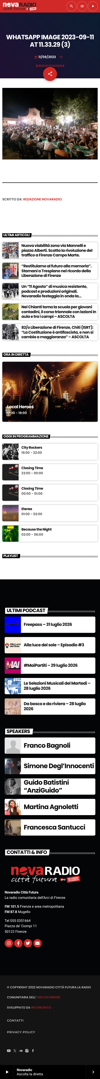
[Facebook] (33, 1051)
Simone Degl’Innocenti (59, 765)
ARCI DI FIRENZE (48, 997)
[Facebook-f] (18, 943)
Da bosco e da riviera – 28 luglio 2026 (55, 706)
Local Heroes (20, 407)
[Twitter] (28, 943)
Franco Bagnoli (47, 745)
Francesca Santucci (54, 827)
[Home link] (19, 6)
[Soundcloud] (21, 1051)
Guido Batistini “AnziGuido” (46, 786)
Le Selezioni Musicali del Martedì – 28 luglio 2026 (57, 686)
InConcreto (41, 1007)
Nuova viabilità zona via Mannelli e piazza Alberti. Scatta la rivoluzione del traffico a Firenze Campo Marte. (56, 250)
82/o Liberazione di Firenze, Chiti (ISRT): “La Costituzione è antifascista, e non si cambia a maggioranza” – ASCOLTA (57, 332)
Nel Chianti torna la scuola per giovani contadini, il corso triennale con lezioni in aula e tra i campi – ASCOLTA (58, 311)
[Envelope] (37, 943)
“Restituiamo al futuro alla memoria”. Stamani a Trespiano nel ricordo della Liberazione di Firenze (56, 270)
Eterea (26, 509)
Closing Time (32, 468)
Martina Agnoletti (51, 806)
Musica (14, 393)
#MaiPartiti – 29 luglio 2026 (50, 665)
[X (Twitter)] (15, 1051)
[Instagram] (9, 943)
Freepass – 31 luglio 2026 (48, 624)
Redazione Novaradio (42, 199)
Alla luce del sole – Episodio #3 (54, 645)
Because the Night (36, 530)
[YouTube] (9, 1051)
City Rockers (31, 448)
